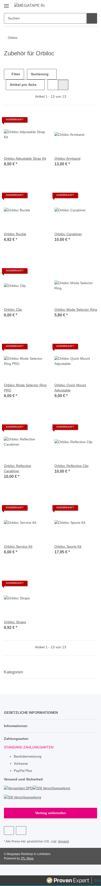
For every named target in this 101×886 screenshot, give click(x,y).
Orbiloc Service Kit (18, 546)
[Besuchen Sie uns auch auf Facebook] (9, 830)
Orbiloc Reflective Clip (71, 466)
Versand (63, 841)
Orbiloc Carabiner (68, 234)
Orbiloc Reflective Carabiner (17, 468)
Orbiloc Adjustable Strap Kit (25, 158)
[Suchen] (92, 18)
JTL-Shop (27, 858)
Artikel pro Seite (23, 85)
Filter (15, 74)
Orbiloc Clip (13, 309)
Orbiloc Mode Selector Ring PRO (25, 387)
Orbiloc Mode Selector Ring (75, 309)
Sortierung (40, 74)
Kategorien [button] (13, 672)
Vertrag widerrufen (50, 813)
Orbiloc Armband (67, 158)
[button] (78, 5)
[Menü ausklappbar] (6, 4)
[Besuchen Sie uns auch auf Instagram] (21, 830)
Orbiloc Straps (15, 622)
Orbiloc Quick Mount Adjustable (70, 387)
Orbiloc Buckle (15, 234)
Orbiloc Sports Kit (67, 546)
